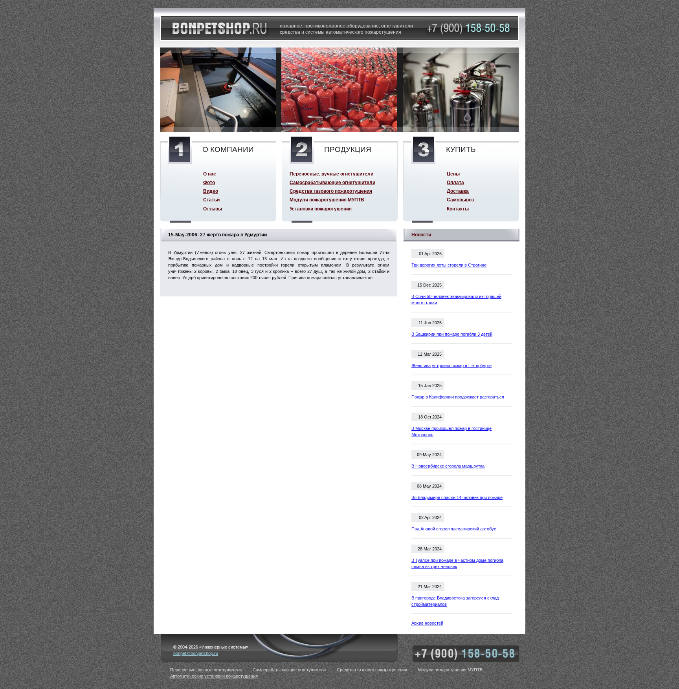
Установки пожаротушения (321, 208)
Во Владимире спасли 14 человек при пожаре (457, 497)
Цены (453, 173)
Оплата (455, 182)
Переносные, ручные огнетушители (331, 173)
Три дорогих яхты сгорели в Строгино (448, 265)
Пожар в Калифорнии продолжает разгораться (457, 397)
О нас (209, 173)
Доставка (458, 191)
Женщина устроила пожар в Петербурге (451, 365)
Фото (209, 182)
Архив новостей (427, 623)
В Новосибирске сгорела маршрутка (447, 466)
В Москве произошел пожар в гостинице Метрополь (451, 431)
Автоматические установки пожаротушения (214, 676)
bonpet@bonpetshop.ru (195, 653)
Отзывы (212, 208)
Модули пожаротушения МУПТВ (327, 199)
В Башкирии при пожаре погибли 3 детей (451, 334)
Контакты (458, 208)
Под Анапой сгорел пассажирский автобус (453, 528)
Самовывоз (460, 199)
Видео (210, 191)
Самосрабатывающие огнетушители (332, 182)
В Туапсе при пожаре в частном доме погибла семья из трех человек (457, 563)
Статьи (211, 199)
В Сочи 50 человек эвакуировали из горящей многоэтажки (456, 299)
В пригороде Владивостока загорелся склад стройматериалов (455, 601)
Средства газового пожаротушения (331, 191)
